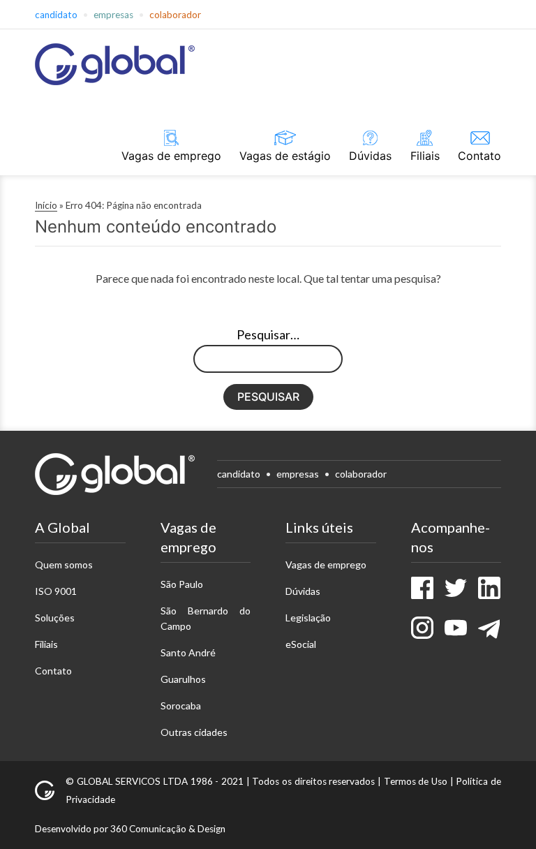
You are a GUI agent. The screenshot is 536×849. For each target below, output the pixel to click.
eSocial (300, 644)
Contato (479, 156)
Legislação (308, 617)
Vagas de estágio (285, 156)
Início (46, 205)
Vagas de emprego (171, 156)
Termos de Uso (415, 781)
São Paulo (182, 584)
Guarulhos (183, 679)
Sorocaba (181, 705)
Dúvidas (370, 156)
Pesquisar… (268, 334)
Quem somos (64, 564)
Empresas (113, 14)
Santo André (188, 652)
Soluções (55, 617)
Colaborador (175, 14)
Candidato (56, 14)
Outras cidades (194, 732)
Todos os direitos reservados (313, 781)
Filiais (425, 156)
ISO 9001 (56, 591)
